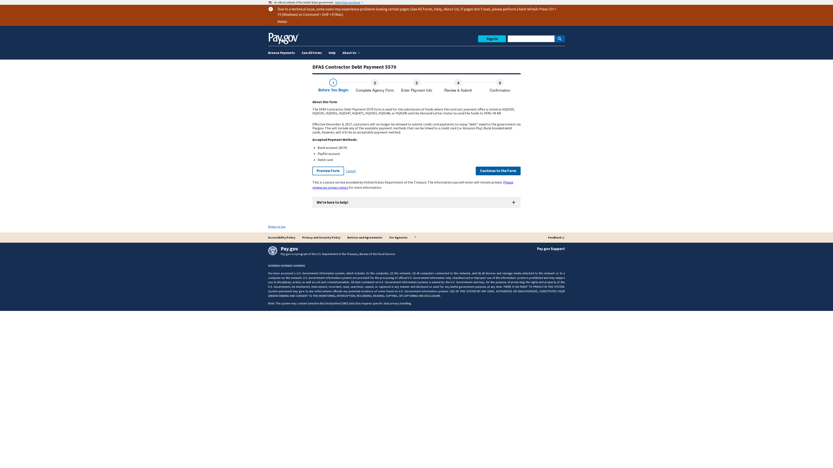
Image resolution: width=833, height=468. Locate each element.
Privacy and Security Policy (321, 237)
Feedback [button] (554, 237)
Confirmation (500, 90)
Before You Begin (333, 90)
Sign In (492, 38)
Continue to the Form (498, 170)
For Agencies (398, 237)
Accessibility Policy (281, 237)
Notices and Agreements (364, 237)
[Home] (283, 36)
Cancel (351, 171)
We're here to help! (332, 202)
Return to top (276, 227)
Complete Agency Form (375, 90)
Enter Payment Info (416, 90)
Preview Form (328, 170)
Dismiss (282, 21)
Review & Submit (458, 90)
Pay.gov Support (551, 248)
